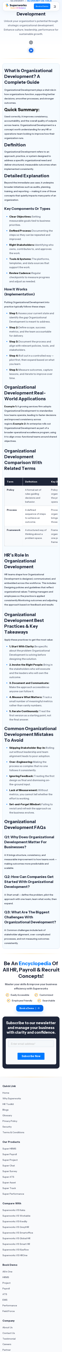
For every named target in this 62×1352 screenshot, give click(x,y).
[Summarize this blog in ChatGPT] (31, 42)
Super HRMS (9, 1148)
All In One (7, 1271)
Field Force (8, 1311)
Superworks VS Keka (13, 1210)
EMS (4, 1299)
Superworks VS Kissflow (15, 1249)
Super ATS (8, 1176)
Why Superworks (11, 1098)
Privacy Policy (9, 1121)
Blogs (5, 1109)
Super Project (10, 1159)
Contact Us (8, 1333)
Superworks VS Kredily (14, 1221)
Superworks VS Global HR (16, 1238)
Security (7, 1126)
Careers (6, 1344)
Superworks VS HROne (14, 1255)
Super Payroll (9, 1154)
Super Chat (8, 1165)
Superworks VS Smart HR (16, 1244)
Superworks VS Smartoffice (17, 1232)
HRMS (5, 1277)
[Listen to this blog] (31, 50)
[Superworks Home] (16, 7)
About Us (7, 1327)
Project (6, 1282)
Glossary (7, 1115)
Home (5, 1092)
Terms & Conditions (13, 1132)
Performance (9, 1305)
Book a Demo (42, 6)
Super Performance (13, 1193)
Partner (6, 1349)
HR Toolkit (8, 1104)
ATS (4, 1294)
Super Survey (9, 1171)
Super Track (9, 1188)
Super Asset (9, 1182)
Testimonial (9, 1338)
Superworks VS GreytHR (15, 1227)
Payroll (6, 1288)
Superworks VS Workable (16, 1215)
